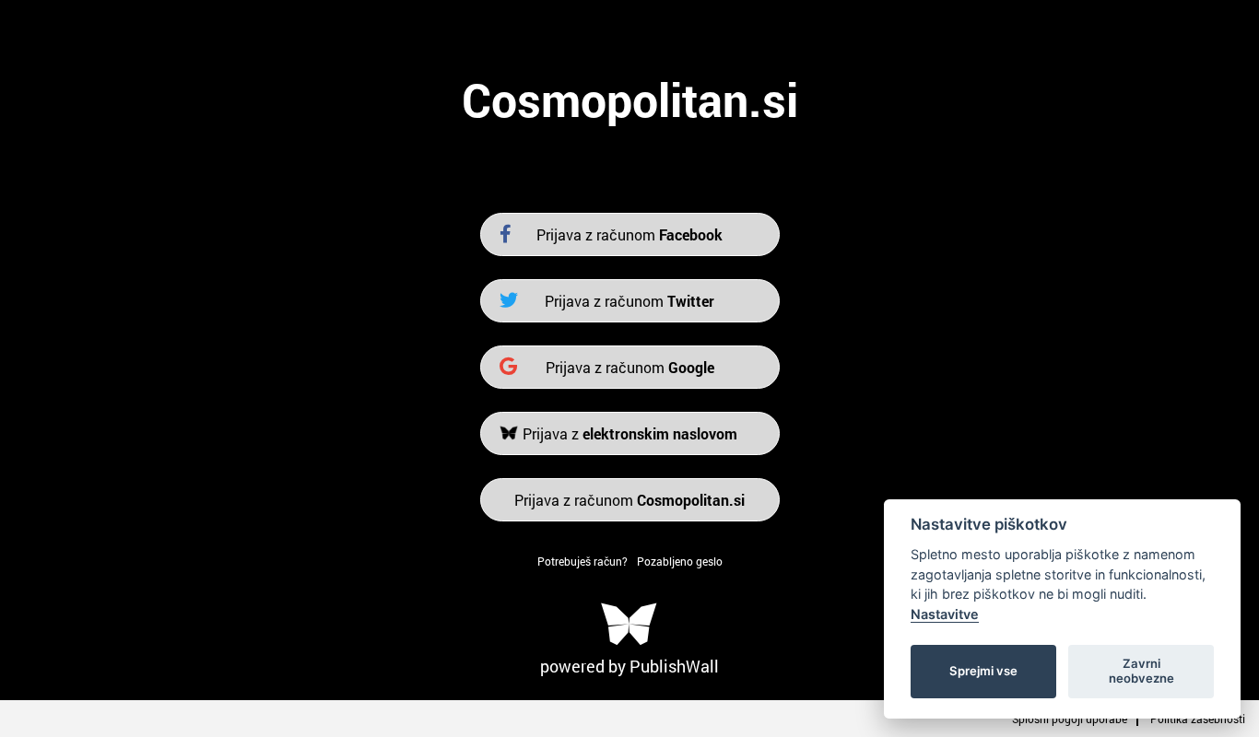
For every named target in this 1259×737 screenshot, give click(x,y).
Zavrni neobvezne (1141, 670)
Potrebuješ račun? (582, 561)
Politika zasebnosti (1197, 718)
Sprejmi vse (983, 670)
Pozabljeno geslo (680, 561)
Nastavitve (945, 614)
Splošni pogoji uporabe (1069, 718)
